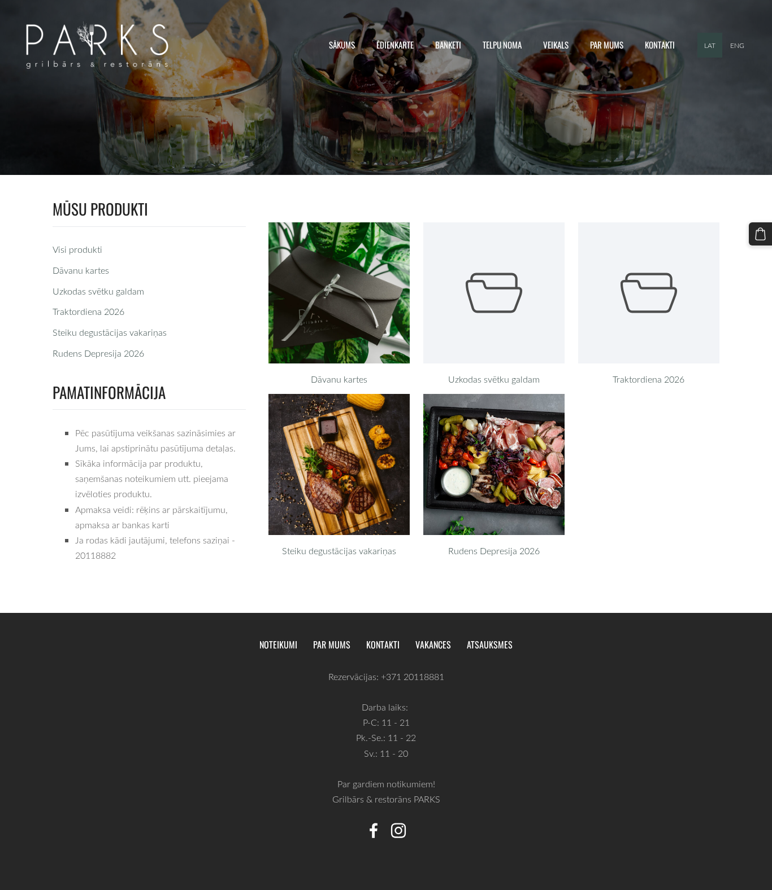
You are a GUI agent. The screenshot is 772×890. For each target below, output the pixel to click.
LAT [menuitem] (709, 45)
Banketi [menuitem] (448, 44)
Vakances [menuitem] (433, 644)
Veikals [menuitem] (556, 44)
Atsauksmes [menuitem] (490, 644)
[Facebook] (373, 830)
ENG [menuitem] (737, 45)
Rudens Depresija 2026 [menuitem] (98, 353)
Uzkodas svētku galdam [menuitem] (98, 291)
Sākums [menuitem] (342, 44)
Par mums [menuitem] (606, 44)
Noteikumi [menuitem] (278, 644)
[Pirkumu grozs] (760, 233)
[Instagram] (398, 830)
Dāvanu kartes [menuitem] (81, 270)
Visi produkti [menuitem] (77, 249)
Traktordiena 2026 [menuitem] (88, 311)
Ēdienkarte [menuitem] (395, 44)
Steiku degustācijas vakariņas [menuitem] (110, 332)
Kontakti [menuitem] (660, 44)
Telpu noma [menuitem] (502, 44)
